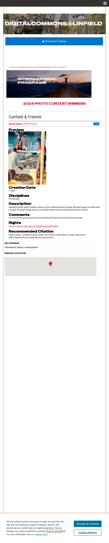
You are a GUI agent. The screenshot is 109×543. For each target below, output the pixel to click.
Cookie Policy (41, 534)
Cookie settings (54, 531)
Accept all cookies (88, 523)
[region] (54, 528)
